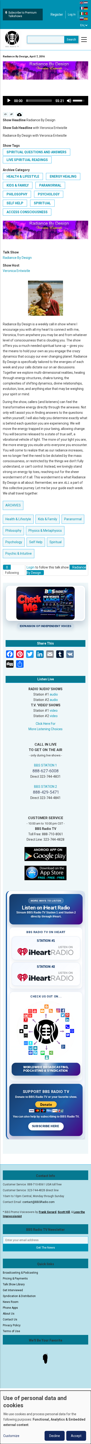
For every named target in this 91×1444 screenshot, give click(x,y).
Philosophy (17, 194)
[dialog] (45, 1417)
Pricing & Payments (15, 1278)
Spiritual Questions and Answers (36, 152)
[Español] (86, 18)
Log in (72, 14)
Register (57, 14)
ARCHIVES (13, 505)
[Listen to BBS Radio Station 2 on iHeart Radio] (46, 976)
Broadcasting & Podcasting (20, 1272)
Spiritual (42, 203)
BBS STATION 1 (45, 765)
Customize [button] (11, 1436)
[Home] (12, 39)
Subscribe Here (46, 1126)
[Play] (9, 100)
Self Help (15, 203)
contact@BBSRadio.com (38, 1202)
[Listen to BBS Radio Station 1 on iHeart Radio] (46, 951)
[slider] (39, 100)
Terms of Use (11, 1331)
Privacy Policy (12, 1325)
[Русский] (82, 18)
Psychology (49, 194)
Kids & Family (18, 185)
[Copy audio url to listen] (11, 114)
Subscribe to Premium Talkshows (22, 14)
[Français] (82, 8)
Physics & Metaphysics (45, 530)
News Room (10, 1302)
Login (31, 567)
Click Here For (46, 724)
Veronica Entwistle (16, 271)
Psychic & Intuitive (18, 553)
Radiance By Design (17, 258)
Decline (54, 1436)
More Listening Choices (45, 729)
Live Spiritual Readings (27, 160)
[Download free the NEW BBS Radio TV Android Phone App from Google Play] (45, 853)
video (54, 710)
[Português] (86, 13)
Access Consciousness (27, 212)
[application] (45, 100)
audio (54, 694)
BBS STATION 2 (45, 786)
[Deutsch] (86, 8)
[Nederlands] (86, 2)
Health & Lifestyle (23, 176)
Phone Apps (10, 1307)
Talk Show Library (14, 1284)
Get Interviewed (13, 1290)
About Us (8, 1313)
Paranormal (50, 185)
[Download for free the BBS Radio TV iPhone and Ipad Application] (45, 872)
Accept (76, 1436)
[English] (82, 2)
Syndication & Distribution (19, 1296)
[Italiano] (82, 13)
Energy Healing (63, 176)
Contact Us (10, 1319)
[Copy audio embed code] (5, 114)
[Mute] (69, 100)
